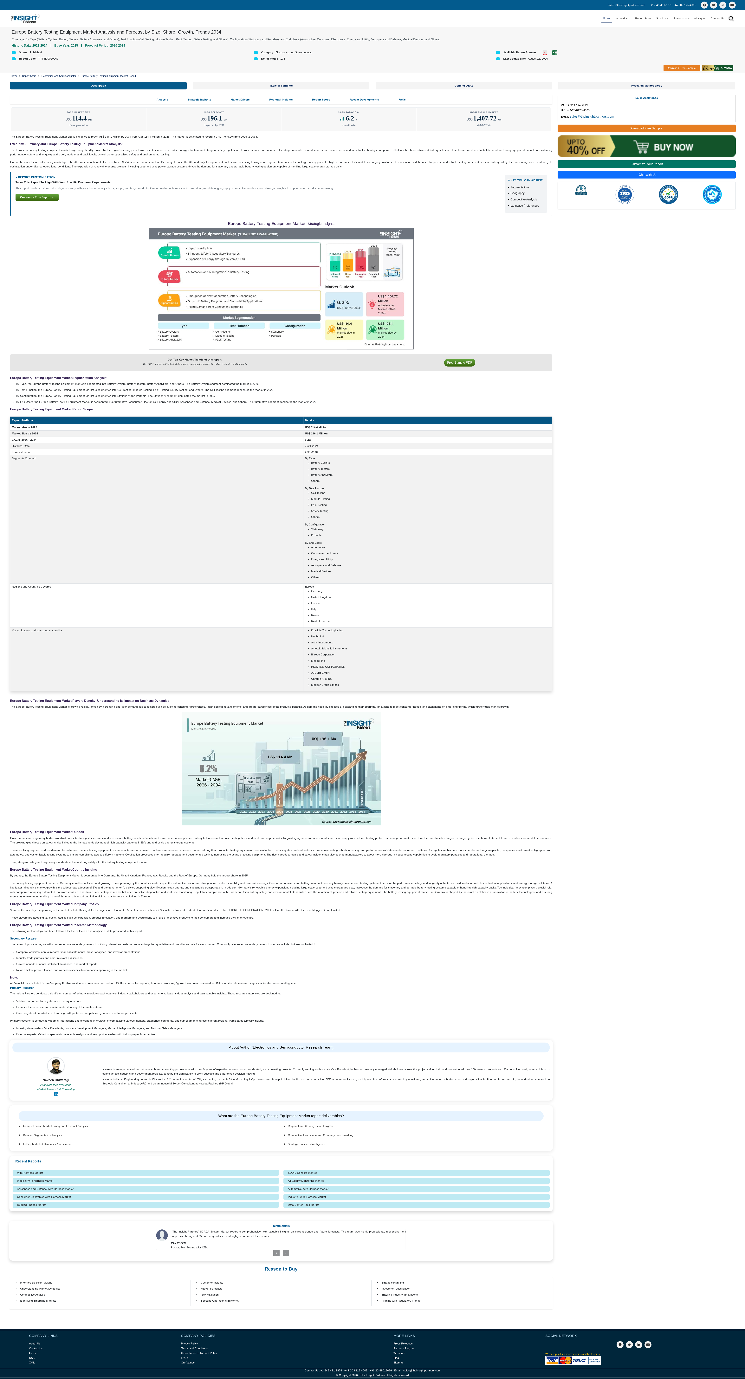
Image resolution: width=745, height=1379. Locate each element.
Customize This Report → (37, 197)
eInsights (699, 18)
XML (32, 1362)
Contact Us (717, 18)
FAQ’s (184, 1357)
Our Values (188, 1362)
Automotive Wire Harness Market (308, 1188)
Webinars (399, 1353)
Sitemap (398, 1362)
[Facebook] (704, 5)
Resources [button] (680, 18)
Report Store (643, 18)
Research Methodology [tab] (646, 85)
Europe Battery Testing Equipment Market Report (108, 76)
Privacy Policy (189, 1343)
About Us (34, 1343)
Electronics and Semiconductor (58, 76)
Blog (396, 1357)
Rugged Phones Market (31, 1204)
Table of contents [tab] (281, 85)
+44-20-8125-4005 (684, 5)
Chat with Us (647, 174)
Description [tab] (98, 85)
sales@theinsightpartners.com (626, 5)
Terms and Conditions (194, 1348)
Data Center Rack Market (303, 1204)
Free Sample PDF (459, 362)
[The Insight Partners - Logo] (25, 18)
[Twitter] (713, 5)
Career (33, 1353)
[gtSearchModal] (731, 19)
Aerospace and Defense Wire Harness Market (45, 1188)
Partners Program (404, 1348)
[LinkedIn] (722, 5)
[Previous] (261, 1253)
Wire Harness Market (30, 1172)
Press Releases (403, 1343)
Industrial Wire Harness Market (307, 1196)
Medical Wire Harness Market (35, 1180)
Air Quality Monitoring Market (306, 1180)
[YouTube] (732, 5)
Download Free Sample (681, 67)
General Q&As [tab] (464, 85)
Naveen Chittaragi (56, 1080)
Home (606, 18)
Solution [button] (661, 18)
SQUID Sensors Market (302, 1172)
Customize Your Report (647, 164)
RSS (32, 1357)
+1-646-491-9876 (662, 5)
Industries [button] (622, 18)
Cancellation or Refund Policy (199, 1353)
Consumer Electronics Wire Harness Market (44, 1196)
